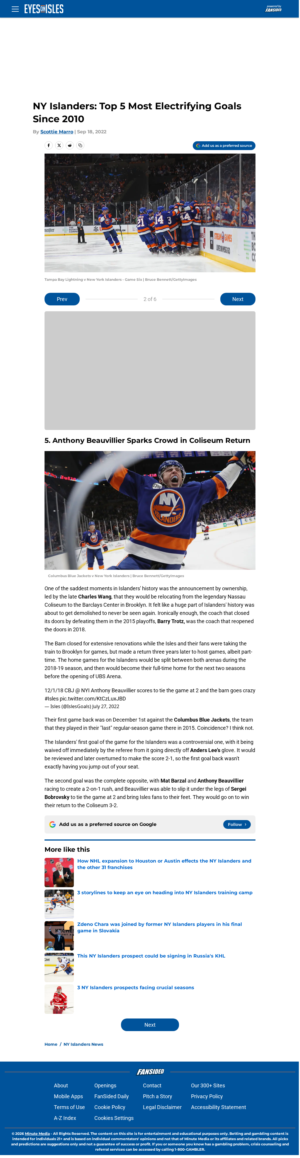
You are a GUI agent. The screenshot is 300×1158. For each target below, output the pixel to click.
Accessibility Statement (218, 1107)
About (61, 1085)
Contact (152, 1085)
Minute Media (37, 1133)
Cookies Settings (114, 1118)
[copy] (80, 145)
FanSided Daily (111, 1096)
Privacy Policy (207, 1096)
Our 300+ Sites (208, 1085)
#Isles (52, 699)
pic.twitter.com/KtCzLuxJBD (93, 699)
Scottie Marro (56, 132)
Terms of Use (69, 1107)
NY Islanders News (83, 1044)
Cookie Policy (109, 1107)
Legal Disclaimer (162, 1107)
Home (51, 1044)
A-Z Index (65, 1118)
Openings (105, 1085)
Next (237, 299)
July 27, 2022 (105, 706)
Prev (62, 299)
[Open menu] (15, 8)
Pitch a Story (157, 1096)
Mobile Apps (68, 1096)
